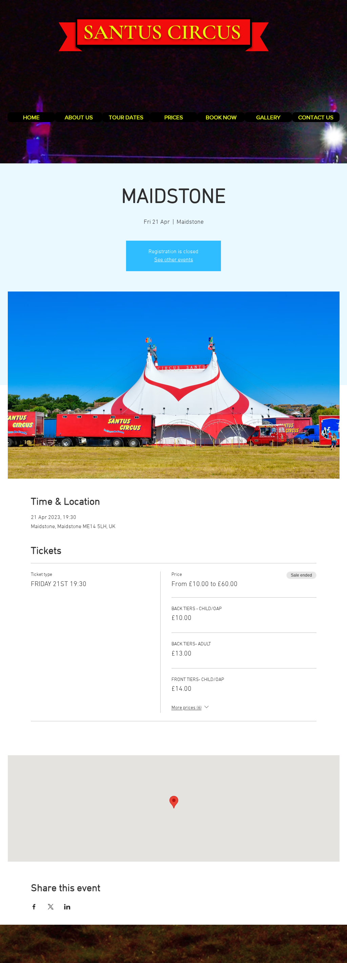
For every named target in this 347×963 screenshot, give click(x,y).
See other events (173, 260)
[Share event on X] (50, 906)
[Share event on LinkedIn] (67, 906)
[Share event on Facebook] (34, 906)
